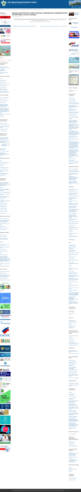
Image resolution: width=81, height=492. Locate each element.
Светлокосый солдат (3, 99)
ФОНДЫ (70, 471)
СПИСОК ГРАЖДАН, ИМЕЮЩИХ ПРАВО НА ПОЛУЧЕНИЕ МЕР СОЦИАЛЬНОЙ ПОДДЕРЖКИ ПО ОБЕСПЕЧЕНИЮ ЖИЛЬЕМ (74, 294)
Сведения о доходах (3, 208)
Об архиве (70, 467)
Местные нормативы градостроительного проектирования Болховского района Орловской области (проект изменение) (74, 425)
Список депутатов (3, 273)
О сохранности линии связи (73, 281)
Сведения (70, 392)
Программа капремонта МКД (74, 252)
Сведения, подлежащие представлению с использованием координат (73, 405)
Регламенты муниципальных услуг (5, 224)
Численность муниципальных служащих (5, 194)
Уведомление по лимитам (73, 371)
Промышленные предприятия (74, 383)
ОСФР (1, 160)
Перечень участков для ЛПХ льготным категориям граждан (74, 103)
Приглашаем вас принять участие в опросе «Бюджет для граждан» (5, 190)
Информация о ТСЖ (72, 256)
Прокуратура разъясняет (4, 167)
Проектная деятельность (73, 213)
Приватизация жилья (72, 99)
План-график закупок (72, 434)
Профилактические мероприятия (72, 327)
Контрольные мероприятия (73, 446)
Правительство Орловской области (4, 171)
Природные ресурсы (72, 360)
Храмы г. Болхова (3, 82)
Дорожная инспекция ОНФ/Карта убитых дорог (73, 273)
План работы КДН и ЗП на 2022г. (73, 323)
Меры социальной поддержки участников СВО (74, 27)
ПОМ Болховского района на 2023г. (5, 247)
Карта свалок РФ (71, 271)
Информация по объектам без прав (74, 139)
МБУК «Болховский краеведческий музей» (4, 89)
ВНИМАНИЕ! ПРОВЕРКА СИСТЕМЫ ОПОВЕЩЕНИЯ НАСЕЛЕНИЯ (24, 26)
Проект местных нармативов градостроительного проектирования (74, 401)
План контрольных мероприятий (72, 442)
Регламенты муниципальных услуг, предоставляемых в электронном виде (5, 221)
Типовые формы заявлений (73, 116)
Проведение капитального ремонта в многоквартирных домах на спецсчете (74, 279)
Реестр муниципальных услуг (5, 218)
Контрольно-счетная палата (4, 271)
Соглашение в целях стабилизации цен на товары (74, 236)
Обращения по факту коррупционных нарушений (4, 67)
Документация (2, 226)
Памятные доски (3, 102)
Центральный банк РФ (4, 169)
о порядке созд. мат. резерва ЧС (5, 264)
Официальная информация (73, 169)
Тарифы (70, 265)
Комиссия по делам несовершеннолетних (72, 321)
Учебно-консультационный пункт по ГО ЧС (4, 245)
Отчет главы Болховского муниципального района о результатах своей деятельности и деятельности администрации (5, 184)
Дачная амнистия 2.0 (72, 158)
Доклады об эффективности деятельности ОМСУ (4, 197)
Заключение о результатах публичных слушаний (73, 417)
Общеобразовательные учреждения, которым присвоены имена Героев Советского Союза (4, 105)
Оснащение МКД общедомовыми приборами (73, 263)
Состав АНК (71, 337)
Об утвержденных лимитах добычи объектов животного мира (74, 375)
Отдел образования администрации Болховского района (74, 351)
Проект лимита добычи (73, 372)
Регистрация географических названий (73, 385)
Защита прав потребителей (73, 221)
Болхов (1, 78)
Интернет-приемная (3, 236)
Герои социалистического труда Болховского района (4, 92)
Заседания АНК (71, 340)
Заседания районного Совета (5, 279)
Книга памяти (2, 116)
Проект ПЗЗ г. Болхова (72, 396)
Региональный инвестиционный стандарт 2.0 (74, 227)
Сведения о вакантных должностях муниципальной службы (73, 174)
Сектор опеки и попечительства (71, 311)
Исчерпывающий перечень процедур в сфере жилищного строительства (74, 414)
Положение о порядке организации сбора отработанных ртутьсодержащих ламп (73, 368)
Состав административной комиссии (73, 457)
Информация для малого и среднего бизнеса (73, 219)
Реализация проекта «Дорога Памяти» (5, 114)
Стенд (70, 314)
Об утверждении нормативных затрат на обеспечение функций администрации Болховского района (74, 210)
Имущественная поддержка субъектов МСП (73, 137)
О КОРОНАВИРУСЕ (3, 249)
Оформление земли (72, 101)
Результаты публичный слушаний (73, 428)
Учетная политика (3, 213)
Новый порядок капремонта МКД (73, 255)
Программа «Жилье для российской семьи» (73, 110)
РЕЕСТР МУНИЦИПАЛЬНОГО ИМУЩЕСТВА (73, 163)
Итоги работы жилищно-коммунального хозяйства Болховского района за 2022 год (73, 303)
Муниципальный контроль (4, 227)
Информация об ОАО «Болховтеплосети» (72, 246)
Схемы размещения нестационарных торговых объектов (73, 198)
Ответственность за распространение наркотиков (74, 343)
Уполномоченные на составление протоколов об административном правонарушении (73, 460)
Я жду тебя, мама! (72, 313)
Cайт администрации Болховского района (22, 2)
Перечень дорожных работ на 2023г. (74, 285)
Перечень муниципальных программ (73, 229)
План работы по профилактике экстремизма (5, 201)
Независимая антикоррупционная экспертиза (3, 70)
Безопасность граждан (4, 254)
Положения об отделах (4, 129)
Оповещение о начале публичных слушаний (72, 411)
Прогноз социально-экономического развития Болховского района (73, 206)
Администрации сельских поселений (73, 91)
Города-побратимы (3, 87)
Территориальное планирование (72, 394)
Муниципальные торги (72, 114)
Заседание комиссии (72, 325)
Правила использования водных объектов (73, 362)
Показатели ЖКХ (71, 258)
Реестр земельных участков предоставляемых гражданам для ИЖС (74, 408)
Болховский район (3, 80)
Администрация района (73, 478)
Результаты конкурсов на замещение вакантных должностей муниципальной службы (73, 182)
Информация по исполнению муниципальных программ (74, 204)
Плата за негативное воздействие (72, 365)
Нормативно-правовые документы (4, 73)
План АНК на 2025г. (72, 339)
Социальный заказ (3, 229)
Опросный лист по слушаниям (74, 377)
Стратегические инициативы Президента (76, 13)
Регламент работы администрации (3, 149)
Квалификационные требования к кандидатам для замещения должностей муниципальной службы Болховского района (74, 178)
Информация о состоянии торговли (73, 201)
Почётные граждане (3, 85)
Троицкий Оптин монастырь (5, 83)
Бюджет (1, 187)
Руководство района (3, 123)
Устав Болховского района (4, 151)
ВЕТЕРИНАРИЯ (2, 175)
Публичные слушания (3, 209)
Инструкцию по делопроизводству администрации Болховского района (5, 154)
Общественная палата (3, 278)
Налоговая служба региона (4, 162)
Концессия (70, 266)
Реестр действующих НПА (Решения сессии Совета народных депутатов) (4, 138)
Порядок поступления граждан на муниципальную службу (74, 171)
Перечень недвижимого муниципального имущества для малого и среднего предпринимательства (73, 121)
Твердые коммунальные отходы (73, 290)
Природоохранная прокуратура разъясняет (4, 173)
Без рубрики (4, 9)
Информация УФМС (3, 206)
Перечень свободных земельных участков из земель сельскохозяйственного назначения (74, 106)
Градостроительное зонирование (72, 399)
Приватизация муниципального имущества (73, 161)
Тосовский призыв (3, 130)
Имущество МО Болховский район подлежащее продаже (73, 112)
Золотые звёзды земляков (4, 97)
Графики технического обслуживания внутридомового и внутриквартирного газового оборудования (74, 298)
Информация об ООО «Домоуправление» (72, 250)
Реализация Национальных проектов (73, 234)
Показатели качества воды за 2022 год (74, 288)
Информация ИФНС (3, 204)
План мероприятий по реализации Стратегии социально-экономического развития (73, 216)
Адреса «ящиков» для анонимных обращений (4, 239)
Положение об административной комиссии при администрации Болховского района (74, 454)
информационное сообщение (5, 266)
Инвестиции (71, 231)
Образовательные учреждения (74, 353)
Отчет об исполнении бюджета (5, 192)
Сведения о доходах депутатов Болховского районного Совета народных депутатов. (5, 275)
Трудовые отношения (3, 203)
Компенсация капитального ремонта (73, 269)
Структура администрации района (4, 127)
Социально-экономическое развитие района (73, 190)
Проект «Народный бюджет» (73, 223)
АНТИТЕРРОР (2, 198)
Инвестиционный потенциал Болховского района (74, 194)
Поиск (80, 7)
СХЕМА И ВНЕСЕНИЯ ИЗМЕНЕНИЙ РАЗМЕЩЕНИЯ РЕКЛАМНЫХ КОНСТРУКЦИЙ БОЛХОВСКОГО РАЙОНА (73, 420)
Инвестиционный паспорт (73, 191)
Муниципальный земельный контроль (73, 118)
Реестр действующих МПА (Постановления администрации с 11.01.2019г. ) (5, 141)
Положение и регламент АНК (73, 335)
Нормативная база (72, 444)
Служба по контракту (3, 211)
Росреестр (1, 165)
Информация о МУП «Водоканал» (72, 248)
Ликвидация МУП (72, 97)
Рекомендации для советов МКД (73, 261)
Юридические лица (72, 479)
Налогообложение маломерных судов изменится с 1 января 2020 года (53, 27)
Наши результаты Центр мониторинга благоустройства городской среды (74, 276)
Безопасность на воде (3, 251)
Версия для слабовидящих (5, 17)
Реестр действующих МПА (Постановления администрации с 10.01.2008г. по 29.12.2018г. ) (6, 145)
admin (13, 16)
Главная (1, 9)
